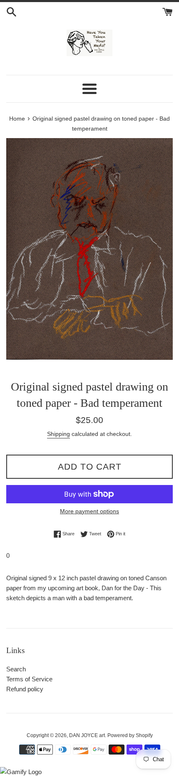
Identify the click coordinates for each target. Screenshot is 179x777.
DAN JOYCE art (87, 735)
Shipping (58, 434)
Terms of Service (29, 679)
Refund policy (24, 689)
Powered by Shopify (130, 735)
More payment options (89, 511)
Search (16, 669)
